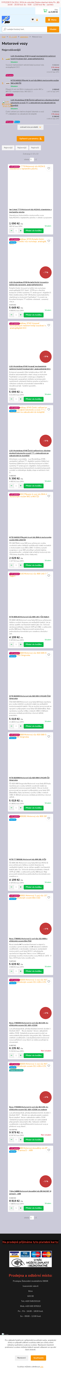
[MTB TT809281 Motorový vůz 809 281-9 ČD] (30, 836)
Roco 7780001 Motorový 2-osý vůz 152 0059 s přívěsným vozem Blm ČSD (28, 939)
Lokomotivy (24, 37)
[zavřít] (57, 2)
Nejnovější (8, 147)
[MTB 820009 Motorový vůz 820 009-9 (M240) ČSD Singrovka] (30, 673)
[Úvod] (14, 20)
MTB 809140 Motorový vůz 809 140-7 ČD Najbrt (29, 617)
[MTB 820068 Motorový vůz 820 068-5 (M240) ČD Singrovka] (30, 754)
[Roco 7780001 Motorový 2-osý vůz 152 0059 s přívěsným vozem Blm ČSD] (30, 915)
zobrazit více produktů (29, 127)
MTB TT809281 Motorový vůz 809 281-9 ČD (27, 859)
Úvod (3, 37)
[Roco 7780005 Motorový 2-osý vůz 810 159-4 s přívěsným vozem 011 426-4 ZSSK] (30, 999)
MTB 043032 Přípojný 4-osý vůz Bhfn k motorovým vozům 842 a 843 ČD (35, 81)
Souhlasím (38, 1358)
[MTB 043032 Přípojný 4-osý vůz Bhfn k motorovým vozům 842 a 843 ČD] (30, 514)
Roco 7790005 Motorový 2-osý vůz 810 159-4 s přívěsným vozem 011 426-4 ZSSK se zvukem (28, 1108)
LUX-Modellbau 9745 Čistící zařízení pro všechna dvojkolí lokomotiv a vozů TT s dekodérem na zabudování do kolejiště (35, 103)
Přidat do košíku (34, 230)
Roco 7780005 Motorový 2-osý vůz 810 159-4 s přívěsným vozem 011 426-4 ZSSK (28, 1024)
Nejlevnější (21, 147)
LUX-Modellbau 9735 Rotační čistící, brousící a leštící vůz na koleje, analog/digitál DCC (28, 283)
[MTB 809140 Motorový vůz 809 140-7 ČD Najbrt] (30, 593)
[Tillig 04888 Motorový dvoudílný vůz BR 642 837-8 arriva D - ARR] (30, 1168)
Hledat (53, 29)
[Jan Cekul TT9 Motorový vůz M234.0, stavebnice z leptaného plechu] (30, 186)
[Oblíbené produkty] (32, 19)
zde (41, 1367)
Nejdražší (35, 147)
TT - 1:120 (13, 37)
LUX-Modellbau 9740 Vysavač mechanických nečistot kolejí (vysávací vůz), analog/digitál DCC (33, 57)
